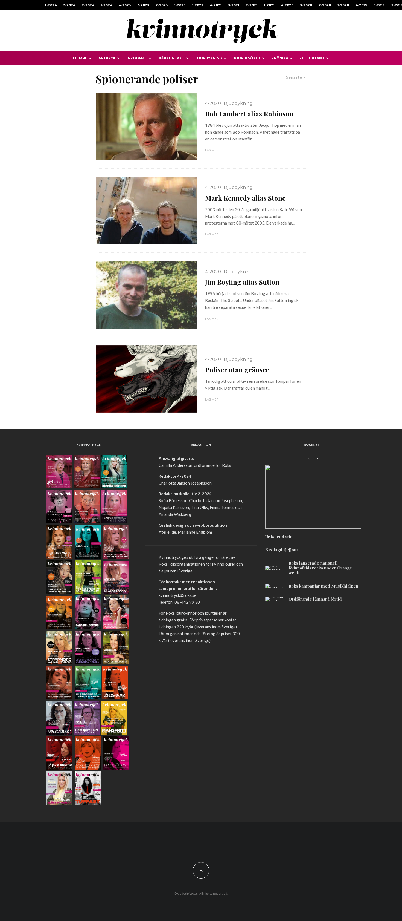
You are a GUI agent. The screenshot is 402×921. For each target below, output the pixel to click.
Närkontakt (171, 58)
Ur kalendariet (279, 536)
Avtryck (106, 58)
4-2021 (216, 5)
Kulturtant (311, 58)
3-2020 (306, 5)
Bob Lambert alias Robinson (249, 114)
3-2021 (233, 5)
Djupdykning (209, 58)
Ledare (80, 58)
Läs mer (212, 150)
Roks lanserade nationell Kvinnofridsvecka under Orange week (320, 567)
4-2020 (287, 5)
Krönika (280, 58)
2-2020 (325, 5)
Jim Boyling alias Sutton (242, 282)
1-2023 (179, 5)
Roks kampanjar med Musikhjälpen (323, 585)
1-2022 (197, 5)
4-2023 (125, 5)
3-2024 (69, 5)
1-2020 (343, 5)
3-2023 (143, 5)
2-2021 (251, 5)
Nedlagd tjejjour (281, 549)
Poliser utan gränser (237, 370)
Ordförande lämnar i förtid (315, 599)
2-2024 (88, 5)
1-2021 (269, 5)
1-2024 (106, 5)
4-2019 (361, 5)
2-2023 (162, 5)
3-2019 (379, 5)
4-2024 (50, 5)
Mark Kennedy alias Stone (245, 198)
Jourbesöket (246, 58)
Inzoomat (137, 58)
